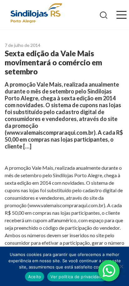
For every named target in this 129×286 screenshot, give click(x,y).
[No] (121, 266)
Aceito (34, 276)
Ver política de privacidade (77, 276)
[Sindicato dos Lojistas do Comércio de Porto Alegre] (36, 13)
